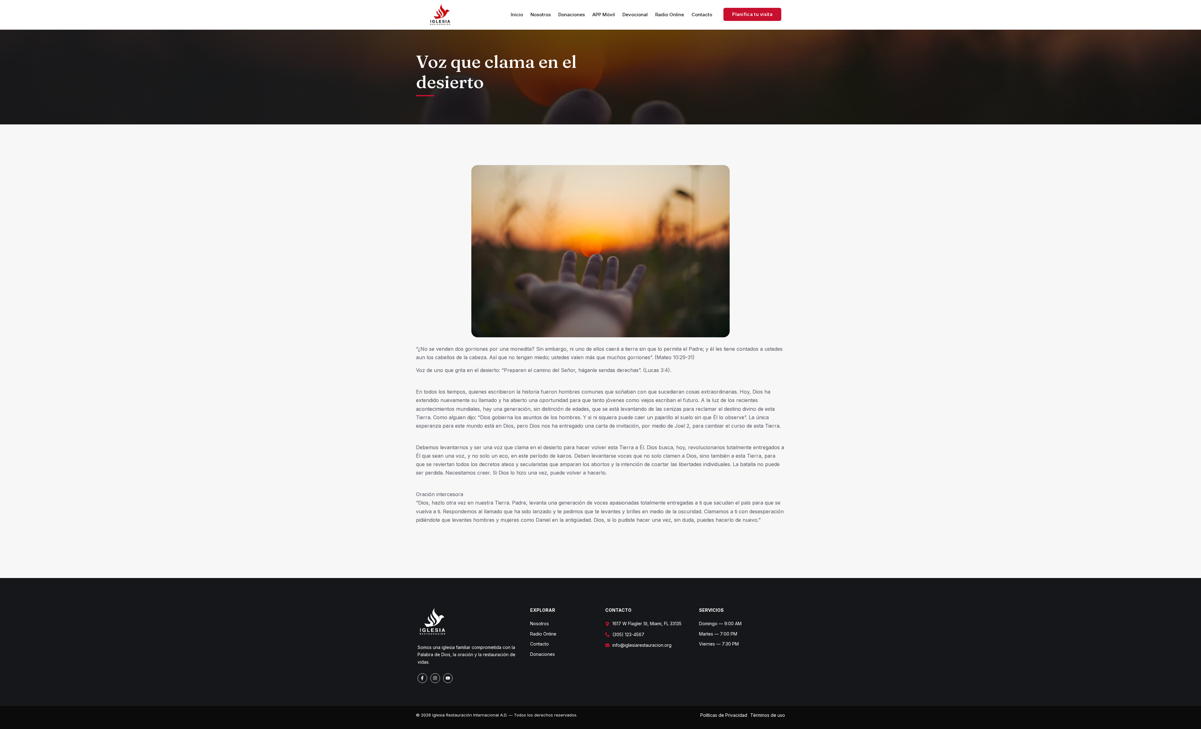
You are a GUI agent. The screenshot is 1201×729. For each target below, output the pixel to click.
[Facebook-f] (422, 678)
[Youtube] (448, 678)
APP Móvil (603, 15)
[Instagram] (435, 678)
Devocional (635, 15)
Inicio (517, 15)
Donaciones (571, 15)
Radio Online (669, 15)
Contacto (702, 15)
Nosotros (540, 15)
